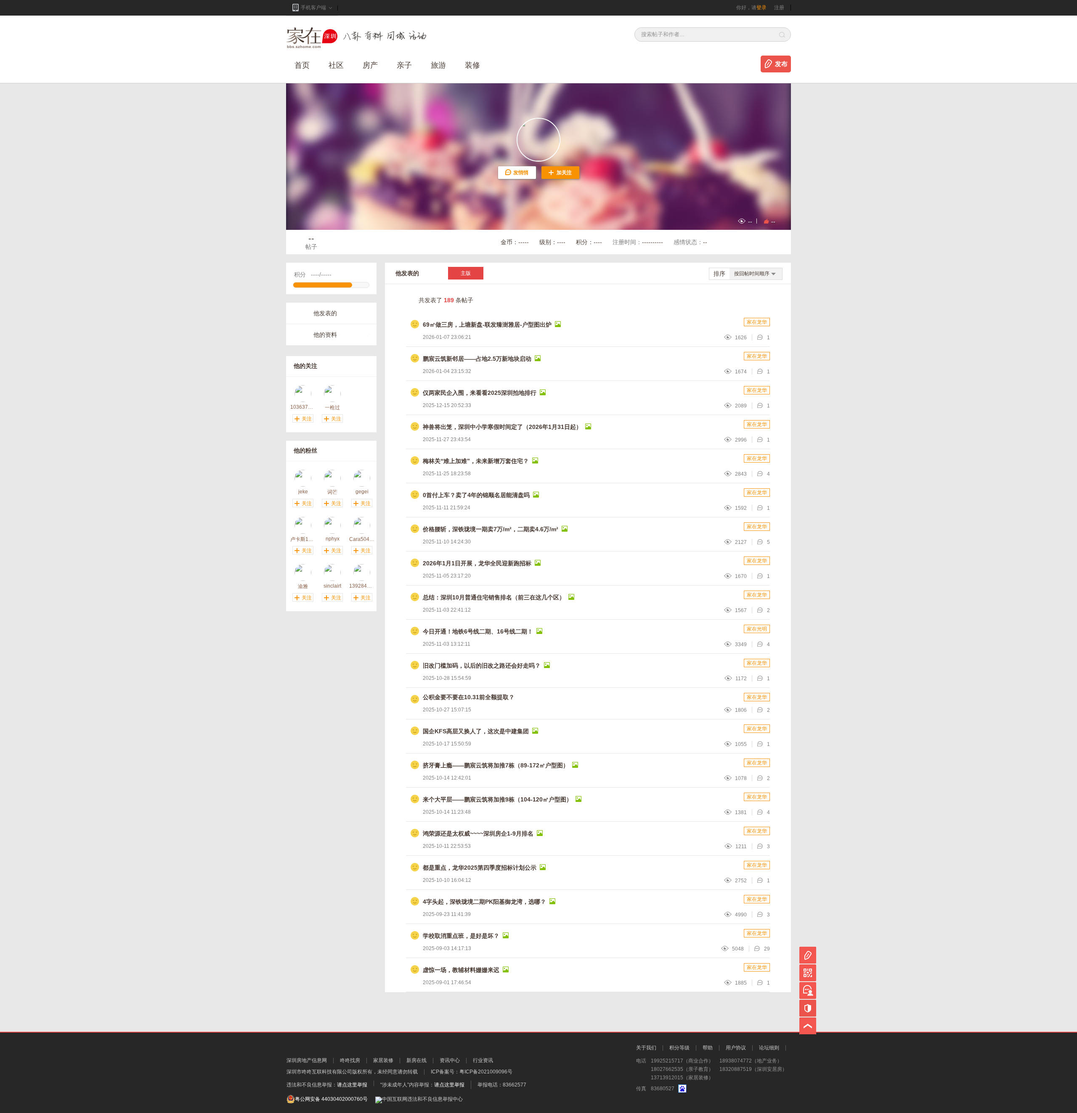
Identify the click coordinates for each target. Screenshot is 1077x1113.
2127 (741, 542)
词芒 (332, 492)
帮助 (708, 1048)
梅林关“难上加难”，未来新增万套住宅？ (476, 461)
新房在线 (416, 1060)
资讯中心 (450, 1060)
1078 (741, 778)
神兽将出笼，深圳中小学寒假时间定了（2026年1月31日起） (502, 426)
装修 (472, 65)
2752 (741, 881)
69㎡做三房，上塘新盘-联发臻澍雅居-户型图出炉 (487, 324)
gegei (362, 492)
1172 (741, 679)
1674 (741, 372)
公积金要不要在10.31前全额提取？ (469, 697)
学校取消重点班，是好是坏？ (461, 935)
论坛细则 (769, 1048)
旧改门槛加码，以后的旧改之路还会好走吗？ (482, 665)
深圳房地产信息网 (306, 1060)
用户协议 (736, 1048)
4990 (741, 915)
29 (767, 949)
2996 (741, 440)
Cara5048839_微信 (361, 539)
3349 (741, 644)
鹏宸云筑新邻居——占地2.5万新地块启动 (477, 358)
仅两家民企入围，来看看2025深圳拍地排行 (479, 392)
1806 (741, 710)
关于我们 (646, 1048)
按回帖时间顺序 (751, 274)
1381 (741, 812)
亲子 (404, 65)
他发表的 (325, 313)
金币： (515, 242)
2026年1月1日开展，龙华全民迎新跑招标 (477, 563)
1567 (741, 610)
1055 (741, 744)
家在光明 (757, 629)
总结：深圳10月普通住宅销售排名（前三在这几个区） (494, 597)
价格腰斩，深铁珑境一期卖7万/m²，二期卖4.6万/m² (490, 529)
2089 (741, 406)
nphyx (333, 539)
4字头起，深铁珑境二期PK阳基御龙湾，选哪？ (484, 901)
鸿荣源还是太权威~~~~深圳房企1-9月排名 (478, 833)
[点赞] (765, 221)
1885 (741, 983)
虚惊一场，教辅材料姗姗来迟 (461, 970)
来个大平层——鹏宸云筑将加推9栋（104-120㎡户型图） (497, 799)
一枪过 (332, 407)
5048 (738, 949)
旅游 (438, 65)
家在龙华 (757, 322)
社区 (336, 65)
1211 (741, 846)
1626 (741, 338)
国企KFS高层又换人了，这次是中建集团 (476, 731)
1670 (741, 576)
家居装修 (383, 1060)
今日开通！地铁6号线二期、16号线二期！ (478, 631)
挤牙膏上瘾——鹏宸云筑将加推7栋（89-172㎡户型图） (496, 765)
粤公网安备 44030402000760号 (331, 1099)
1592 (741, 508)
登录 (761, 8)
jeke (303, 492)
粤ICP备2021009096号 (485, 1072)
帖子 (311, 242)
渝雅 (303, 586)
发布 (781, 64)
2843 (741, 474)
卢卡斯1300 (303, 539)
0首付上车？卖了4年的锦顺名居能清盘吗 (476, 495)
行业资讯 (483, 1060)
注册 (779, 8)
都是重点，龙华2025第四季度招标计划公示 (479, 867)
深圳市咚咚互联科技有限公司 (319, 1072)
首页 (302, 65)
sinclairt (332, 586)
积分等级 (679, 1048)
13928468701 (361, 586)
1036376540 (303, 407)
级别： (552, 242)
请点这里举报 (352, 1085)
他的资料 (325, 334)
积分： (589, 242)
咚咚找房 (350, 1060)
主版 (466, 273)
